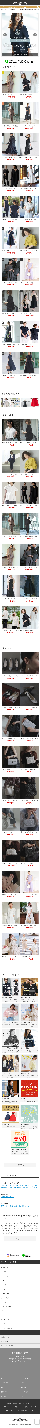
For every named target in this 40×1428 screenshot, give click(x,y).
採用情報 (15, 1403)
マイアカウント (25, 1392)
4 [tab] (14, 409)
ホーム (20, 1403)
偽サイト (23, 1382)
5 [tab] (17, 409)
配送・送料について (9, 1407)
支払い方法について (28, 1403)
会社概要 (9, 1403)
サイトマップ (24, 1387)
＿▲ (36, 1421)
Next (35, 34)
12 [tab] (32, 409)
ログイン (23, 1396)
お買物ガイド (4, 1378)
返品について (18, 1407)
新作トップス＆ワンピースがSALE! (14, 7)
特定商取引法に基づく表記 (29, 1407)
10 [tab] (28, 409)
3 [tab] (12, 409)
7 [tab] (21, 409)
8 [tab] (23, 409)
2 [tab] (10, 409)
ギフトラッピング (26, 1378)
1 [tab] (8, 409)
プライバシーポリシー (10, 1410)
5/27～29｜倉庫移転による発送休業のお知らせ (16, 1206)
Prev (5, 34)
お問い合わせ (4, 1392)
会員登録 (3, 1396)
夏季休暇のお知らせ (7, 1197)
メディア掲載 (4, 1382)
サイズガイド (4, 1387)
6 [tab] (19, 409)
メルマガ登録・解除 (22, 1410)
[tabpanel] (10, 402)
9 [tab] (25, 409)
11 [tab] (30, 409)
